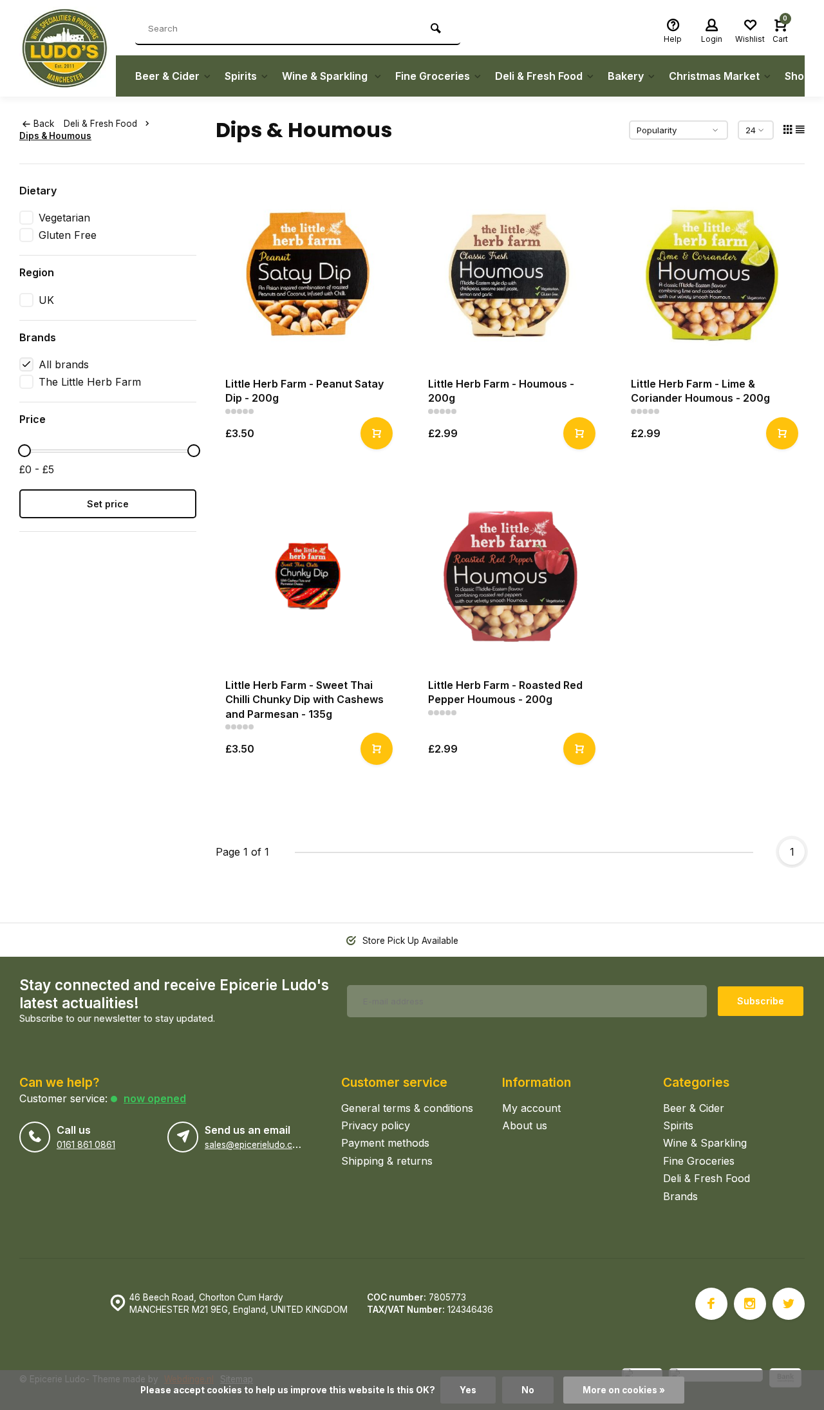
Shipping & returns (387, 1160)
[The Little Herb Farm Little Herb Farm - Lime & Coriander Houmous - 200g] (713, 275)
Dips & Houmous (55, 136)
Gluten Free (68, 235)
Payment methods (385, 1142)
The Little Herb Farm (90, 381)
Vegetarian (64, 217)
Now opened (155, 1098)
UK (46, 300)
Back (43, 123)
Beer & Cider (167, 76)
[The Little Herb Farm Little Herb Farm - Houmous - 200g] (510, 275)
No (527, 1390)
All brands (64, 364)
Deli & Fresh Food (539, 76)
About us (524, 1125)
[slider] (24, 450)
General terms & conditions (407, 1108)
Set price (108, 503)
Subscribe (760, 1000)
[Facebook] (711, 1304)
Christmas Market (714, 76)
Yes (468, 1390)
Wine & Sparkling (326, 76)
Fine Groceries (432, 76)
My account (531, 1108)
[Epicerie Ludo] (67, 48)
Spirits (241, 76)
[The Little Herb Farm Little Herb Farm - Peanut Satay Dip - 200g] (307, 275)
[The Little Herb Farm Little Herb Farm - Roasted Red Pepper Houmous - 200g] (510, 576)
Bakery (626, 76)
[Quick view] (376, 433)
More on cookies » (624, 1390)
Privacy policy (375, 1125)
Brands (680, 1196)
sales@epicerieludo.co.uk (257, 1145)
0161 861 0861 (86, 1145)
